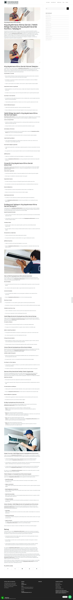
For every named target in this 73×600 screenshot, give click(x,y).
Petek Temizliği (58, 587)
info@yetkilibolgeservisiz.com (26, 592)
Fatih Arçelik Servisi (48, 32)
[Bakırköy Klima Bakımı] (1, 300)
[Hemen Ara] (2, 597)
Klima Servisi (20, 66)
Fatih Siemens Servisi (48, 16)
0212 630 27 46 (23, 584)
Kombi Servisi (58, 583)
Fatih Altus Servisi (48, 34)
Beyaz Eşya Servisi (59, 584)
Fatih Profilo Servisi (48, 20)
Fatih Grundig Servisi (48, 25)
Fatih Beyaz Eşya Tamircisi (49, 36)
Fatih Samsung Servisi (48, 18)
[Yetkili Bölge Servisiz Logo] (11, 2)
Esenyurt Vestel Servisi (48, 39)
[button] (70, 597)
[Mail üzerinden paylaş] (36, 568)
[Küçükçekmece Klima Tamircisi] (72, 300)
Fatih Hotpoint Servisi (48, 23)
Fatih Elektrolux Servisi (48, 27)
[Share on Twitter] (15, 568)
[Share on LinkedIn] (29, 568)
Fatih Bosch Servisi (48, 29)
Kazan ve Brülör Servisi (59, 588)
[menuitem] (47, 2)
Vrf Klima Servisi (58, 586)
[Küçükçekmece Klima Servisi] (22, 14)
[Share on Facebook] (7, 568)
